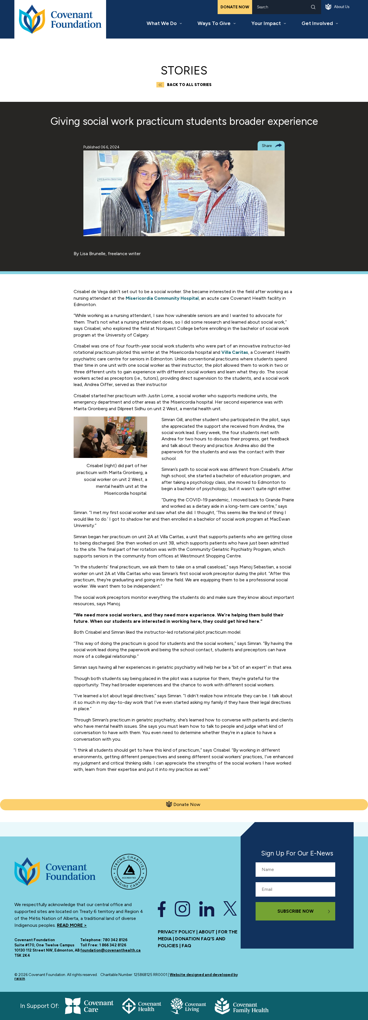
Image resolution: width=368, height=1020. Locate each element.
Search (313, 7)
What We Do (162, 23)
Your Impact (266, 23)
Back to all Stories (189, 85)
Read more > (72, 925)
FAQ (186, 945)
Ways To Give (214, 23)
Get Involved (317, 23)
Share (267, 146)
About (207, 932)
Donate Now (235, 7)
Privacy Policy (176, 932)
